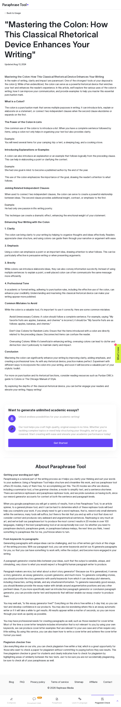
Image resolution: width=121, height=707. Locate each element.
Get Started (60, 443)
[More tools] (117, 701)
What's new (117, 352)
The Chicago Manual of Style (40, 379)
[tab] (11, 701)
